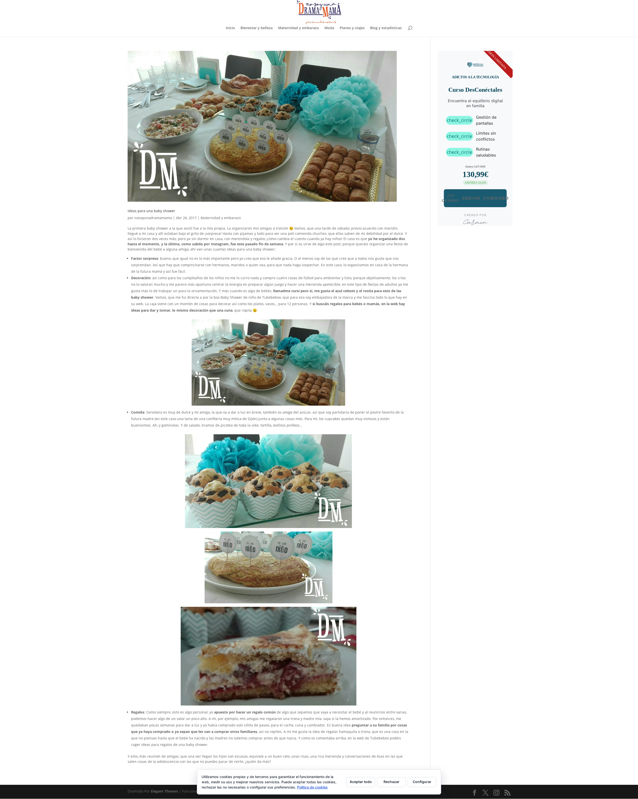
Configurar (422, 782)
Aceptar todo (361, 782)
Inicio (230, 28)
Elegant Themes (164, 791)
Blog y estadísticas (386, 28)
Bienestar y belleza (256, 28)
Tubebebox (271, 297)
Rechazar (391, 782)
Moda (329, 28)
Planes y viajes (352, 28)
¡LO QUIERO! (475, 198)
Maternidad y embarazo (298, 28)
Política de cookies (312, 787)
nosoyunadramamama (153, 217)
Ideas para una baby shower (151, 210)
